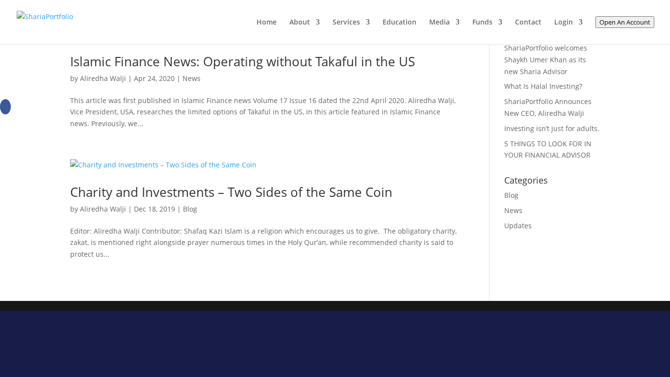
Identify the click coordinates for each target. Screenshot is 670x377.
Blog (190, 209)
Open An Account (624, 22)
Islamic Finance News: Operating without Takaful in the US (242, 61)
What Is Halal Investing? (543, 86)
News (191, 78)
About (299, 23)
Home (267, 23)
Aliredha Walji (103, 78)
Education (399, 23)
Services (346, 23)
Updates (518, 225)
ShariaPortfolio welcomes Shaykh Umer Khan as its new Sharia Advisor (545, 59)
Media (439, 23)
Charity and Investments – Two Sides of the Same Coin (231, 192)
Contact (528, 23)
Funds (482, 23)
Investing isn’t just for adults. (551, 128)
